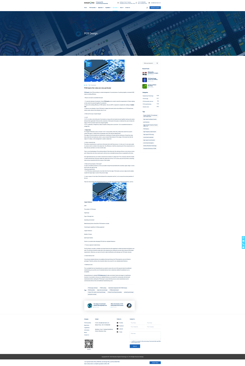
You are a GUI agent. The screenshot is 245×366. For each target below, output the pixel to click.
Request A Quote (155, 7)
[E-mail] (243, 240)
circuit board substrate (148, 137)
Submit (135, 346)
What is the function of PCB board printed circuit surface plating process (117, 304)
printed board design (128, 292)
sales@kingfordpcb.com (156, 2)
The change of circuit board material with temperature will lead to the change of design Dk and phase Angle (100, 304)
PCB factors (146, 128)
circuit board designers (148, 143)
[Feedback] (243, 247)
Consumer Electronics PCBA (149, 148)
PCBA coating (103, 287)
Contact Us (127, 7)
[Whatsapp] (243, 237)
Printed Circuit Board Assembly (115, 292)
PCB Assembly (92, 7)
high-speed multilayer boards (149, 119)
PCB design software (93, 287)
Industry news (151, 106)
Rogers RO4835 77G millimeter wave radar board (150, 116)
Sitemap (141, 356)
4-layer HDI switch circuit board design (96, 292)
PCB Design (151, 98)
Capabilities (107, 7)
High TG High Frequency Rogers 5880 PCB (150, 125)
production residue (92, 294)
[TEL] (243, 244)
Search (144, 13)
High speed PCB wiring (148, 134)
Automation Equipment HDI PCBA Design (118, 287)
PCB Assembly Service (151, 101)
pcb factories (146, 122)
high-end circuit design (102, 290)
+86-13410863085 (142, 2)
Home (85, 7)
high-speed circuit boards (149, 140)
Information (115, 7)
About (121, 7)
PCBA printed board (114, 290)
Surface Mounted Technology (149, 145)
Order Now (155, 362)
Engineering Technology (151, 95)
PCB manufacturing (151, 104)
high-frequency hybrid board (149, 131)
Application (100, 7)
